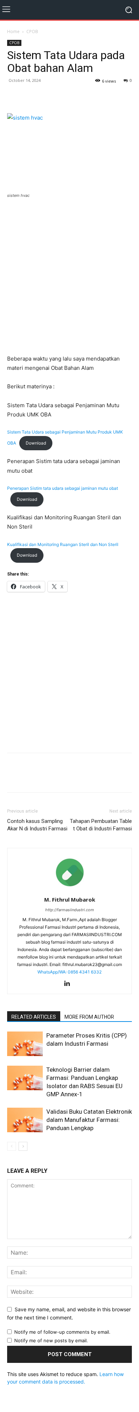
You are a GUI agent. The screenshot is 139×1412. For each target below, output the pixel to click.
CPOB (32, 31)
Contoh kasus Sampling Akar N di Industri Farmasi (37, 825)
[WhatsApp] (47, 96)
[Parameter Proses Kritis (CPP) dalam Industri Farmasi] (25, 1044)
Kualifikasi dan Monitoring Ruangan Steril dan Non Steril (62, 544)
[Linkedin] (70, 984)
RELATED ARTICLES (33, 1017)
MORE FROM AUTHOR (89, 1017)
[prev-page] (11, 1146)
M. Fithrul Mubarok (69, 899)
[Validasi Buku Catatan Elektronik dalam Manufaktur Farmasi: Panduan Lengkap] (25, 1120)
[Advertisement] (69, 277)
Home (13, 31)
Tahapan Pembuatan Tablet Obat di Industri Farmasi (101, 825)
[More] (63, 96)
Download (36, 443)
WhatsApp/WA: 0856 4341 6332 (69, 972)
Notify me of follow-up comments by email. (62, 1332)
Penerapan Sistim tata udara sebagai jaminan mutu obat (62, 488)
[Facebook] (14, 96)
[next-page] (23, 1146)
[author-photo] (69, 890)
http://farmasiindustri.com (69, 909)
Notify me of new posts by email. (51, 1340)
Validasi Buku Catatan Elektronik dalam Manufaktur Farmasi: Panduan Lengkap (89, 1120)
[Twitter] (31, 96)
